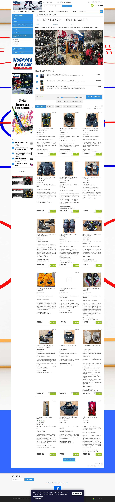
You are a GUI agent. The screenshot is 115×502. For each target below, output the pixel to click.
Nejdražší (58, 106)
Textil (16, 44)
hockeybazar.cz (56, 482)
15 (99, 106)
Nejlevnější (50, 106)
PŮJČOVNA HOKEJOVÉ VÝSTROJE (19, 49)
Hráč (34, 11)
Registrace (100, 2)
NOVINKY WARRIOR (23, 11)
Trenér (74, 11)
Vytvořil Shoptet (99, 499)
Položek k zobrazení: (94, 97)
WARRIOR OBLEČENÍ (18, 53)
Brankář (42, 11)
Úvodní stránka (14, 11)
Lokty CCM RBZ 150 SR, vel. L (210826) (57, 74)
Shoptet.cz (48, 482)
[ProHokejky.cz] (27, 5)
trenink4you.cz (65, 482)
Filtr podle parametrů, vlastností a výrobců (68, 101)
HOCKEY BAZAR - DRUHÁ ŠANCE (19, 36)
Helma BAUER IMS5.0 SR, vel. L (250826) (58, 87)
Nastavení (38, 498)
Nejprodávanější (68, 106)
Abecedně (78, 106)
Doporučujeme (40, 106)
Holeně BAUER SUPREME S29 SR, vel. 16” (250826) (60, 80)
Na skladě (40, 97)
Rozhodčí (83, 11)
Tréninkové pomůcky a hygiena (58, 11)
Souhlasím (77, 493)
